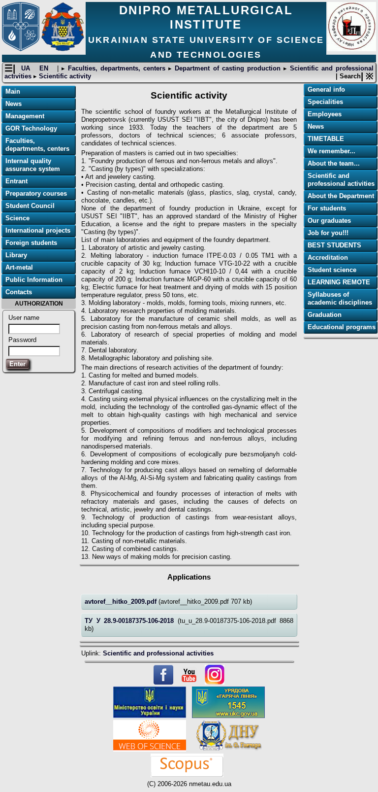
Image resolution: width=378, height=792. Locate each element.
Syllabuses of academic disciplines (340, 298)
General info (326, 89)
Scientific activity (64, 76)
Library (16, 255)
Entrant (16, 181)
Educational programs (342, 327)
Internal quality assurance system (32, 164)
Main (12, 91)
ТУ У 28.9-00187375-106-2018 (131, 620)
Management (24, 116)
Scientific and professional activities (158, 653)
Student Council (30, 205)
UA (27, 68)
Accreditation (328, 257)
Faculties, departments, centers (116, 68)
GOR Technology (31, 128)
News (13, 103)
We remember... (331, 151)
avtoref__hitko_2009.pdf (121, 601)
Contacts (18, 292)
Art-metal (19, 267)
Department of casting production (227, 68)
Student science (332, 270)
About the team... (334, 163)
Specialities (325, 101)
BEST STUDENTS (334, 245)
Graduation (325, 314)
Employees (325, 114)
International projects (37, 230)
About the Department (341, 196)
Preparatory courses (36, 193)
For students (327, 208)
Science (17, 218)
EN (45, 68)
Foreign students (31, 242)
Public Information (34, 279)
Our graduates (329, 220)
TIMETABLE (326, 138)
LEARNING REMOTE (339, 282)
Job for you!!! (328, 233)
